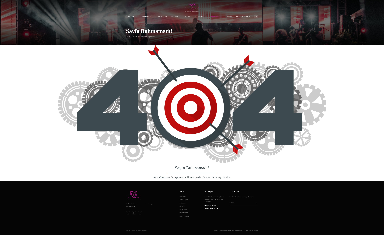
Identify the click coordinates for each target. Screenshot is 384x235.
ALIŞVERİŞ (146, 16)
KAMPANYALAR (231, 16)
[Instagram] (128, 213)
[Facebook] (140, 213)
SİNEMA (187, 16)
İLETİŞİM (246, 16)
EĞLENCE (175, 16)
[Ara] (256, 16)
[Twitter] (134, 213)
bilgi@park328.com (210, 205)
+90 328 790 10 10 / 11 (211, 208)
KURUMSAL (133, 16)
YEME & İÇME (161, 16)
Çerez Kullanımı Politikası (252, 230)
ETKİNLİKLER (215, 16)
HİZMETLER (199, 16)
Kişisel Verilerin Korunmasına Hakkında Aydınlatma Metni (228, 230)
